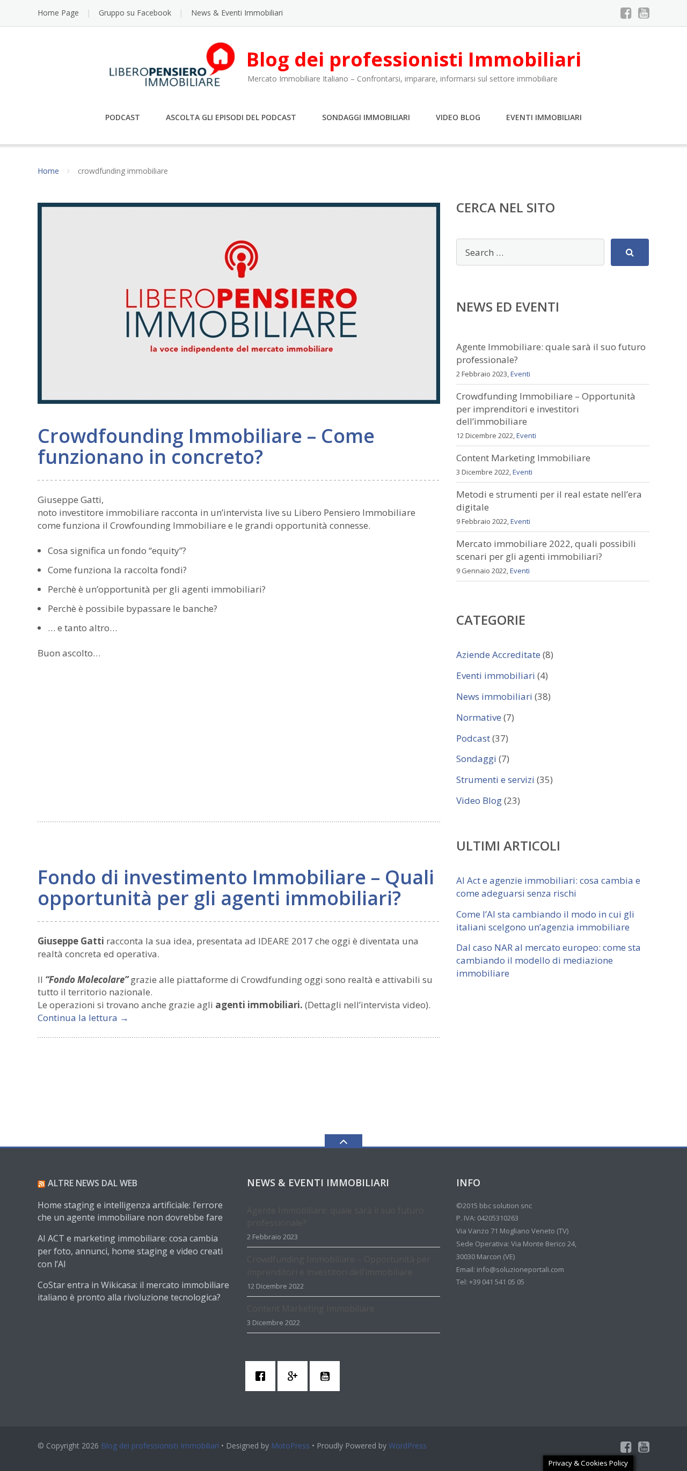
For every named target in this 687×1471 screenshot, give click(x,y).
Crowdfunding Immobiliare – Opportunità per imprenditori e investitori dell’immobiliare (545, 409)
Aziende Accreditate (498, 654)
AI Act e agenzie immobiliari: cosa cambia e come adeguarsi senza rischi (548, 886)
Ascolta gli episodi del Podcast (231, 117)
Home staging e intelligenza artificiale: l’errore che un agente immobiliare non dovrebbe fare (130, 1211)
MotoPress (290, 1445)
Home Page (58, 13)
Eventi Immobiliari (544, 117)
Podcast (122, 117)
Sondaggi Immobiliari (366, 117)
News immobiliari (494, 696)
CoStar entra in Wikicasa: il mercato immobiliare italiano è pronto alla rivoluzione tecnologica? (133, 1291)
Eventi (520, 374)
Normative (478, 717)
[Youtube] (643, 12)
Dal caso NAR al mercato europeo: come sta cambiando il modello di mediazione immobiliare (548, 960)
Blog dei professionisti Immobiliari (160, 1445)
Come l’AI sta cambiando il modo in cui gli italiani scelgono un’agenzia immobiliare (545, 920)
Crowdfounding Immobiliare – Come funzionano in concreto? (206, 446)
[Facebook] (626, 12)
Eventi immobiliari (495, 675)
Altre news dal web (92, 1183)
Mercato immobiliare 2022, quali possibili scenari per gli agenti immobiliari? (546, 550)
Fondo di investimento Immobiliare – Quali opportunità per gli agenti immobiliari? (236, 888)
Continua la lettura (83, 1017)
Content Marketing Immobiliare (523, 458)
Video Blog (458, 117)
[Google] (295, 1376)
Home (48, 171)
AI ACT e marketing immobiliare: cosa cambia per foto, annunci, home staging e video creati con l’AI (130, 1251)
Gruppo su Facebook (135, 13)
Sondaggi (476, 758)
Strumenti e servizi (495, 779)
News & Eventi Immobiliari (237, 13)
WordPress (408, 1445)
